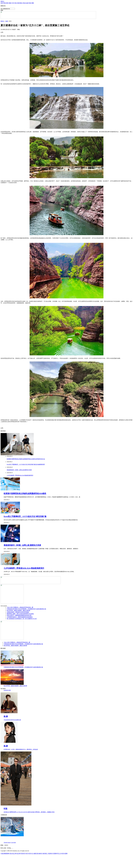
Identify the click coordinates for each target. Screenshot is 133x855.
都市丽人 (45, 853)
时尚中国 (8, 690)
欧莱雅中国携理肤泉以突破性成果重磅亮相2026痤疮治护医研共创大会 (26, 459)
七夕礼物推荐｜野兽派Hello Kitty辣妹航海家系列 (20, 475)
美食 (30, 3)
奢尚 (7, 3)
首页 (2, 3)
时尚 (27, 853)
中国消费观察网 (5, 853)
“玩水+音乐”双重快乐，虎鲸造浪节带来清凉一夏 (20, 607)
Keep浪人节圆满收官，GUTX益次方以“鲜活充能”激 (25, 516)
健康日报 (36, 853)
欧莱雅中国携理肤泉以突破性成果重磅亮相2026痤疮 (25, 493)
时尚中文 (30, 853)
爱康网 (55, 853)
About (5, 842)
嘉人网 (14, 853)
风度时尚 (50, 853)
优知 (11, 853)
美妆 (24, 3)
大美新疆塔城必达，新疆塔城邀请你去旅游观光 (20, 617)
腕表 (10, 3)
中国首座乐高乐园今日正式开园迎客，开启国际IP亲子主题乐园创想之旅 (26, 609)
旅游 (7, 21)
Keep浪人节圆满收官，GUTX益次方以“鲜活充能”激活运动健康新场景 (26, 464)
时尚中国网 (64, 853)
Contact (9, 842)
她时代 (40, 853)
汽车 (13, 3)
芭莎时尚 (22, 853)
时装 (4, 3)
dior (5, 690)
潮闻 (32, 3)
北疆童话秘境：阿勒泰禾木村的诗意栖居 (18, 612)
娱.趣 (27, 3)
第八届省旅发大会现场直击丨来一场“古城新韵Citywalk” (22, 618)
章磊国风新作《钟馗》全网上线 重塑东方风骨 (19, 470)
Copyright (13, 842)
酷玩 (21, 3)
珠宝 (15, 3)
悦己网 (18, 853)
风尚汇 (2, 1)
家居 (18, 3)
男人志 (59, 853)
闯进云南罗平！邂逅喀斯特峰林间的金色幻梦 (19, 615)
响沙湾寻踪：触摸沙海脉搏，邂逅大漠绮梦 (18, 610)
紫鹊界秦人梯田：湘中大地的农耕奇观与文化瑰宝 (20, 613)
